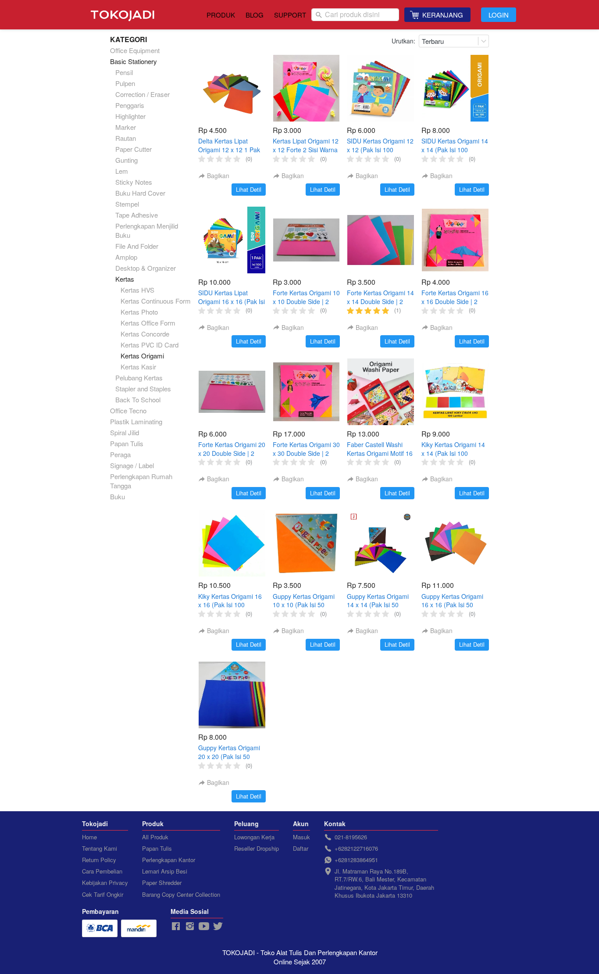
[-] (176, 926)
